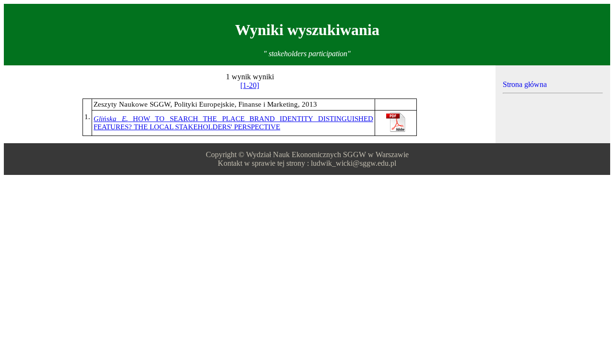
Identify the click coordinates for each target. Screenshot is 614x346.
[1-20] (249, 85)
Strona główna (525, 84)
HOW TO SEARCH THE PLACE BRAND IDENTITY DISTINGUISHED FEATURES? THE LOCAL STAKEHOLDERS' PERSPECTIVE (233, 123)
